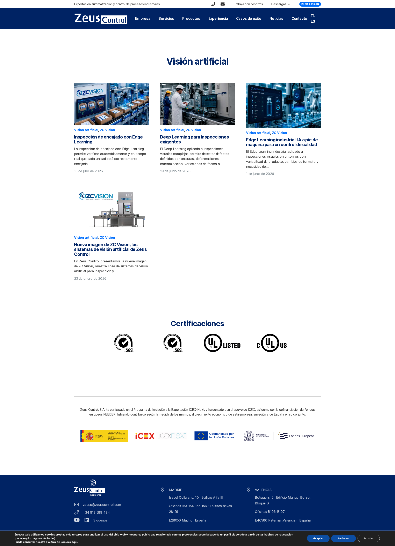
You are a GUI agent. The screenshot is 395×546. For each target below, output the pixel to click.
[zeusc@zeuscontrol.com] (78, 504)
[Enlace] (213, 4)
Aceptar (318, 538)
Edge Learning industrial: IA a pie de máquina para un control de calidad (282, 142)
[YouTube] (77, 519)
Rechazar (343, 538)
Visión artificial (86, 130)
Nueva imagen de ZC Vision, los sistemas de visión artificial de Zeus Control (110, 249)
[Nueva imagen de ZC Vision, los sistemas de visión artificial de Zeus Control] (111, 210)
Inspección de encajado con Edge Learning (108, 139)
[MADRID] (164, 490)
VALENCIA (263, 490)
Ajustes (369, 538)
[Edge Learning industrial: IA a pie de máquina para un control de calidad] (283, 105)
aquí (74, 542)
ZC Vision (107, 130)
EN (313, 16)
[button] (288, 4)
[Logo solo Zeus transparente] (101, 18)
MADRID (175, 490)
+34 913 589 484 (96, 512)
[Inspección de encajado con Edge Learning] (111, 104)
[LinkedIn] (87, 519)
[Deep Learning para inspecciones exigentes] (197, 104)
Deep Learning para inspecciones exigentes (194, 139)
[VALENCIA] (250, 490)
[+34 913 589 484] (78, 512)
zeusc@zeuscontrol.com (102, 505)
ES (313, 21)
